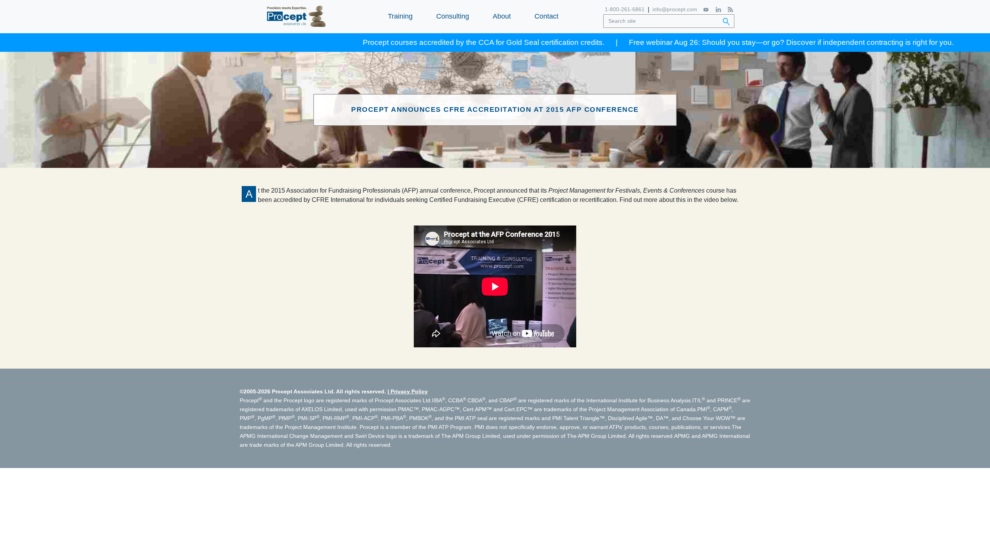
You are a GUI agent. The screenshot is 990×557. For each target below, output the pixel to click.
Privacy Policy (409, 391)
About (502, 16)
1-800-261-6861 (625, 9)
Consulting (452, 16)
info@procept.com (674, 9)
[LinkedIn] (718, 9)
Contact (546, 16)
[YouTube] (706, 9)
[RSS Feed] (730, 9)
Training (400, 16)
